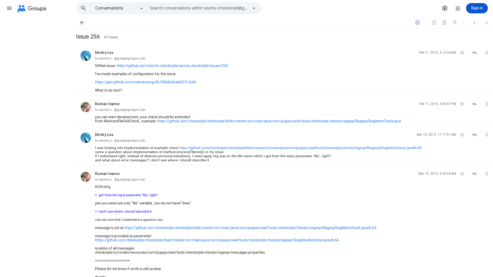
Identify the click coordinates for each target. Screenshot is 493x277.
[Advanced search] (254, 8)
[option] (119, 8)
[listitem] (284, 70)
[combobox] (199, 8)
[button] (9, 8)
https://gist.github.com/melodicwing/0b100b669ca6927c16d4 (145, 82)
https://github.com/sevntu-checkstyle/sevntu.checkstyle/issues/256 (172, 66)
